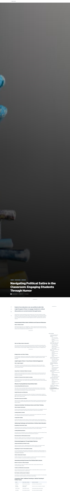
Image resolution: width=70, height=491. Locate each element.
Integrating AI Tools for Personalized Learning (55, 375)
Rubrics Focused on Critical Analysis (55, 380)
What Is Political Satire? (55, 337)
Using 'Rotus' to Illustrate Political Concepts (55, 346)
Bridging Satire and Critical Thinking (55, 341)
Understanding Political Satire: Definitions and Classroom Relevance (54, 336)
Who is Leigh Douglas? (55, 344)
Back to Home (14, 1)
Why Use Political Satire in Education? (55, 339)
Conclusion (51, 389)
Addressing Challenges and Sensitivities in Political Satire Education (54, 363)
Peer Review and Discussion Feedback (55, 383)
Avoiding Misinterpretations (55, 367)
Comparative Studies (54, 361)
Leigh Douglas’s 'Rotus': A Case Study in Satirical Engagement (54, 343)
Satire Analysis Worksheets (55, 359)
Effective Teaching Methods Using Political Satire (54, 350)
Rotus (28, 347)
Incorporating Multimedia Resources (55, 352)
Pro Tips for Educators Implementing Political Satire (54, 388)
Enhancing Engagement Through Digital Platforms (54, 371)
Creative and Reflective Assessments (55, 381)
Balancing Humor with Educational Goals (54, 369)
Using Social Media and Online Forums (56, 373)
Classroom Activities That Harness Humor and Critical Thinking (54, 358)
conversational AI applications (19, 452)
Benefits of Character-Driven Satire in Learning (55, 348)
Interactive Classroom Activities (54, 356)
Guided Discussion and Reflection (55, 354)
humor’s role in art (43, 420)
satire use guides (38, 438)
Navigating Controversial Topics (55, 366)
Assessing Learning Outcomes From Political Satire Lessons (54, 378)
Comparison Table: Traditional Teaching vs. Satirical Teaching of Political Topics (54, 386)
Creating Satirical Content (55, 360)
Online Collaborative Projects (55, 376)
